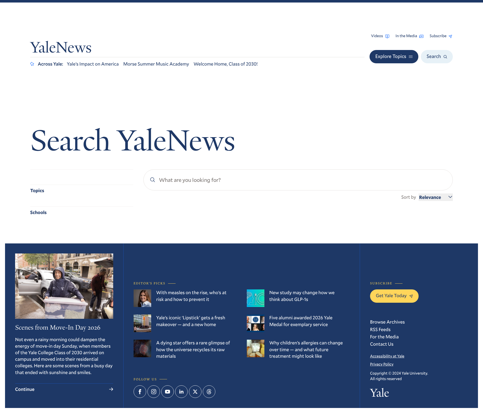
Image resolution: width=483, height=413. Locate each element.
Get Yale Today (391, 295)
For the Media (384, 337)
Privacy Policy (381, 364)
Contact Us (381, 344)
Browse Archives (387, 322)
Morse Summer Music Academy (156, 64)
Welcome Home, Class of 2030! (226, 64)
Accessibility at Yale (387, 356)
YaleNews (61, 49)
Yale (379, 394)
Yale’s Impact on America (93, 64)
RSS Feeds (380, 329)
